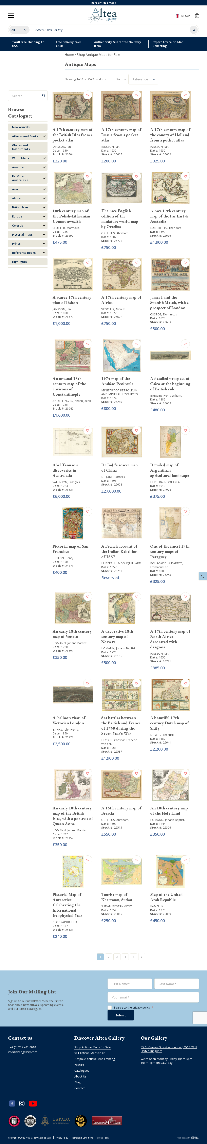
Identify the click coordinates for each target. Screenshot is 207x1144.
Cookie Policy (103, 1138)
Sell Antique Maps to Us (90, 1053)
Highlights (19, 262)
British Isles (20, 207)
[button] (88, 94)
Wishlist (79, 1065)
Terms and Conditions (82, 1138)
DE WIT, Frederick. (162, 735)
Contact (79, 1088)
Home (69, 54)
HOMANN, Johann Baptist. (70, 643)
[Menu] (11, 16)
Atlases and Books (25, 136)
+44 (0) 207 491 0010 (22, 1047)
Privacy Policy (62, 1138)
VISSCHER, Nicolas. (113, 309)
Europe (17, 216)
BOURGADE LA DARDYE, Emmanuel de (166, 565)
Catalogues (81, 1070)
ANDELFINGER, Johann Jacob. (72, 401)
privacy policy (141, 1007)
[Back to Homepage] (102, 15)
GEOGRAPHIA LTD (65, 922)
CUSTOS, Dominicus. (163, 314)
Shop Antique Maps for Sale (92, 1047)
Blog (77, 1082)
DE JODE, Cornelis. (113, 477)
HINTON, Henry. (63, 558)
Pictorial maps (22, 234)
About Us (80, 1076)
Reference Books (24, 253)
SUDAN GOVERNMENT (116, 906)
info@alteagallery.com (22, 1052)
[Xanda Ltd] (188, 1138)
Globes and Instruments (21, 147)
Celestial (18, 225)
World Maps (20, 158)
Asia (15, 189)
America (18, 167)
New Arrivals (21, 127)
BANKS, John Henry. (66, 729)
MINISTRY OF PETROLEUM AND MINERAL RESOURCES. (119, 392)
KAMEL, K (156, 906)
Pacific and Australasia (20, 178)
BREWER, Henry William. (166, 395)
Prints (16, 243)
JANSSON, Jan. (62, 147)
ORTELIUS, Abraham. (115, 233)
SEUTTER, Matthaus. (66, 228)
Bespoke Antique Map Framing (94, 1059)
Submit (121, 1015)
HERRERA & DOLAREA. (165, 482)
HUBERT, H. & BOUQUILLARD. (121, 563)
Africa (16, 198)
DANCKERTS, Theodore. (166, 228)
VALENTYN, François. (66, 482)
